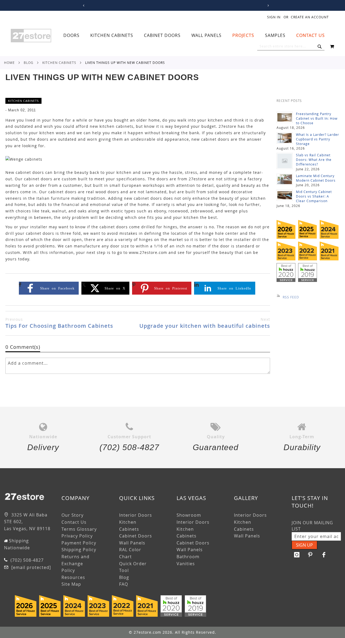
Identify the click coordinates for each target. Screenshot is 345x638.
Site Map (71, 584)
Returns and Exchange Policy (75, 563)
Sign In (274, 17)
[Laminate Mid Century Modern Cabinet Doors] (284, 179)
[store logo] (31, 35)
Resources (73, 577)
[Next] (267, 5)
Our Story (72, 515)
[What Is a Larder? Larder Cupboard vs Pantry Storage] (284, 138)
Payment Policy (78, 543)
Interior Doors (135, 515)
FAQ (123, 584)
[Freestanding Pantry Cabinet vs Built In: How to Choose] (284, 117)
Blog (28, 62)
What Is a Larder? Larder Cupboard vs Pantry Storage (317, 139)
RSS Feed (291, 297)
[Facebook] (324, 554)
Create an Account (310, 17)
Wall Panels (132, 543)
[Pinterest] (310, 554)
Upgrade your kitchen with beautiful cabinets (204, 323)
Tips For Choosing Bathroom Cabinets (59, 323)
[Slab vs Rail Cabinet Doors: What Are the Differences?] (284, 161)
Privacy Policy (77, 536)
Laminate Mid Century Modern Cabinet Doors (316, 178)
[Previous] (82, 5)
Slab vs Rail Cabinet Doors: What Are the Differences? (314, 159)
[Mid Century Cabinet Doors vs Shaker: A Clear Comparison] (284, 195)
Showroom (189, 515)
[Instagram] (297, 554)
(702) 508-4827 (26, 560)
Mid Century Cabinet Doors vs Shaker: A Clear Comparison (314, 196)
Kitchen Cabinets (59, 62)
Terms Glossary (79, 529)
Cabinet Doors (135, 536)
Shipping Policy (78, 550)
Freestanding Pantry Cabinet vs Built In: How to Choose (316, 118)
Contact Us (74, 522)
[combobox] (291, 46)
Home (9, 62)
